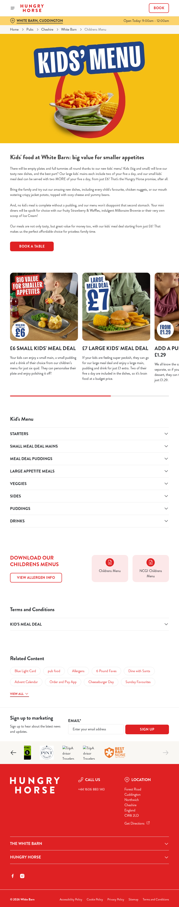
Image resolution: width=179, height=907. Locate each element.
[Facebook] (12, 876)
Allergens (78, 670)
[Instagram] (22, 876)
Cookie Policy (95, 899)
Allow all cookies (146, 499)
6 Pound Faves (106, 670)
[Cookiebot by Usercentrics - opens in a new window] (155, 404)
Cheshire (47, 29)
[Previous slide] (13, 752)
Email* (74, 720)
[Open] (12, 8)
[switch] (67, 468)
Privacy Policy (115, 899)
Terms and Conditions (156, 899)
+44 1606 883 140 (91, 789)
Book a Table (32, 246)
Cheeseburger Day (101, 681)
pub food (54, 670)
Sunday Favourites (138, 681)
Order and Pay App (63, 681)
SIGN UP (147, 729)
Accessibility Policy (71, 899)
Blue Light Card (25, 670)
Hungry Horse (25, 857)
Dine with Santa (139, 670)
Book (159, 8)
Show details (155, 485)
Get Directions (134, 823)
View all (17, 694)
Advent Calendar (26, 681)
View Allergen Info (36, 577)
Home (14, 29)
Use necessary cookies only (88, 499)
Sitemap (133, 899)
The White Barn (26, 843)
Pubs (29, 29)
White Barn (69, 29)
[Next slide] (165, 752)
